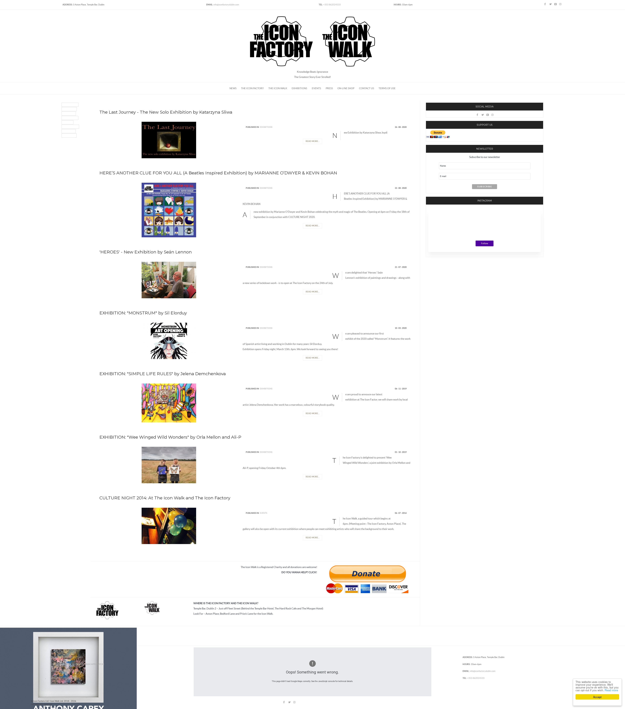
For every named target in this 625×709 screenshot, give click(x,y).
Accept (597, 697)
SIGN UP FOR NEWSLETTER (63, 678)
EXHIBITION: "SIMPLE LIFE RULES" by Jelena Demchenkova (162, 373)
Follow (484, 243)
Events (263, 513)
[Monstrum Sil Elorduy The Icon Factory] (169, 340)
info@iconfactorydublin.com (226, 4)
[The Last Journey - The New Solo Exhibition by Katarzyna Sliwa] (169, 139)
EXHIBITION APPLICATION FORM (66, 657)
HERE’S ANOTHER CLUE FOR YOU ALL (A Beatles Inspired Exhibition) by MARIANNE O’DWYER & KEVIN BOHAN (218, 173)
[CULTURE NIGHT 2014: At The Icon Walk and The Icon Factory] (169, 525)
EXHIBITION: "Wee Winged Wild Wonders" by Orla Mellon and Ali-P (170, 437)
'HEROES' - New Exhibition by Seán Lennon (145, 252)
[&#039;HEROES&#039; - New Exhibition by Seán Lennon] (169, 279)
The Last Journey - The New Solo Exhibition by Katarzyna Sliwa (165, 112)
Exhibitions (266, 127)
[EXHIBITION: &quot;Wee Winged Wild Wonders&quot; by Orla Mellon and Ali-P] (169, 464)
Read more (611, 690)
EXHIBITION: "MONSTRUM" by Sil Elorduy (143, 313)
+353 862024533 (332, 4)
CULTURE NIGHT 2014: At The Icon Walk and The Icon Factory (164, 498)
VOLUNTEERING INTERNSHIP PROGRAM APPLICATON (77, 664)
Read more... (312, 141)
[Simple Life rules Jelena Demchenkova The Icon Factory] (169, 402)
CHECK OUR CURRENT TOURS (65, 671)
